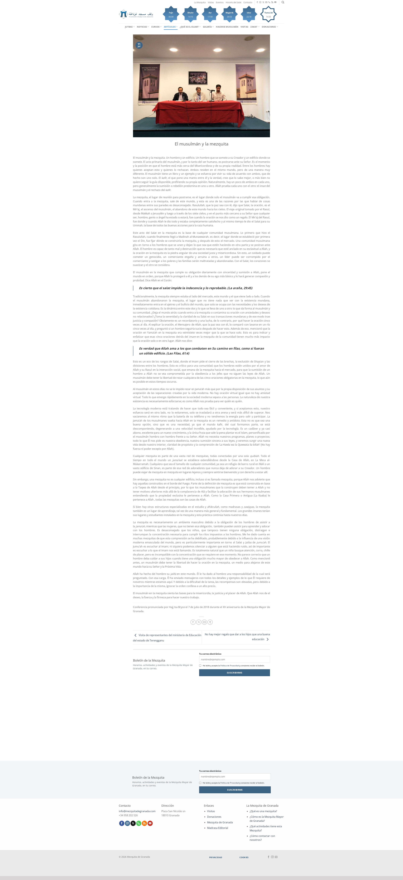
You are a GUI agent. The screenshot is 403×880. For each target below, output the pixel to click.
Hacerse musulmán (227, 26)
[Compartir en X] (198, 622)
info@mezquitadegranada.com (137, 811)
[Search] (283, 2)
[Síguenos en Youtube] (275, 2)
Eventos (220, 2)
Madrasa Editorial (217, 828)
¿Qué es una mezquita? (263, 811)
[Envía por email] (204, 622)
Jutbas (129, 26)
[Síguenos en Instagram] (260, 2)
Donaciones (269, 26)
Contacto (248, 2)
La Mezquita (200, 2)
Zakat (253, 26)
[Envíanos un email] (266, 2)
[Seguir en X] (263, 2)
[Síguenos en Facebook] (257, 2)
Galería (207, 26)
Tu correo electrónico (210, 653)
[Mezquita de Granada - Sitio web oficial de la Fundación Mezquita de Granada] (136, 14)
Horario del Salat (233, 2)
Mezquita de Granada (220, 822)
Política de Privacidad (229, 665)
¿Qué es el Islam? (189, 26)
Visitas (211, 2)
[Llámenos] (269, 2)
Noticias (142, 26)
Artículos (170, 26)
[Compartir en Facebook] (193, 622)
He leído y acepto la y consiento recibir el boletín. (233, 665)
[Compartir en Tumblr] (210, 622)
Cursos (155, 26)
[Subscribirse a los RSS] (272, 2)
